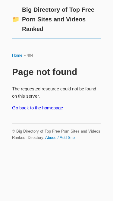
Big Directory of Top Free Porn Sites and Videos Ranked (53, 19)
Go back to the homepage (37, 107)
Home (17, 55)
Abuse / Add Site (60, 137)
